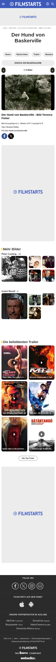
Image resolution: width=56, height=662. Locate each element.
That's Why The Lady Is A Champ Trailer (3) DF (14, 377)
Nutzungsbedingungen (41, 638)
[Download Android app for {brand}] (32, 604)
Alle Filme (12, 28)
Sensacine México (25, 628)
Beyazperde (11, 624)
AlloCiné (10, 620)
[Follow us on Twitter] (24, 586)
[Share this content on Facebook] (4, 136)
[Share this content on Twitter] (11, 136)
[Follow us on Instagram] (32, 586)
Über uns (7, 638)
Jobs (16, 638)
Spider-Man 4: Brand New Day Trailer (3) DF (14, 449)
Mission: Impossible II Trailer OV (42, 377)
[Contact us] (40, 586)
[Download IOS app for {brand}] (23, 604)
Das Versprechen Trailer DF (14, 413)
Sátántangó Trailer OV (41, 449)
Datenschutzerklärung (20, 641)
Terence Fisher (12, 127)
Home (5, 28)
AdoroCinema (37, 624)
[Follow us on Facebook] (16, 586)
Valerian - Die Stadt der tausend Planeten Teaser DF (42, 413)
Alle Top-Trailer (28, 458)
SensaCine (38, 620)
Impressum (24, 638)
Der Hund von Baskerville (27, 28)
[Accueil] (25, 4)
